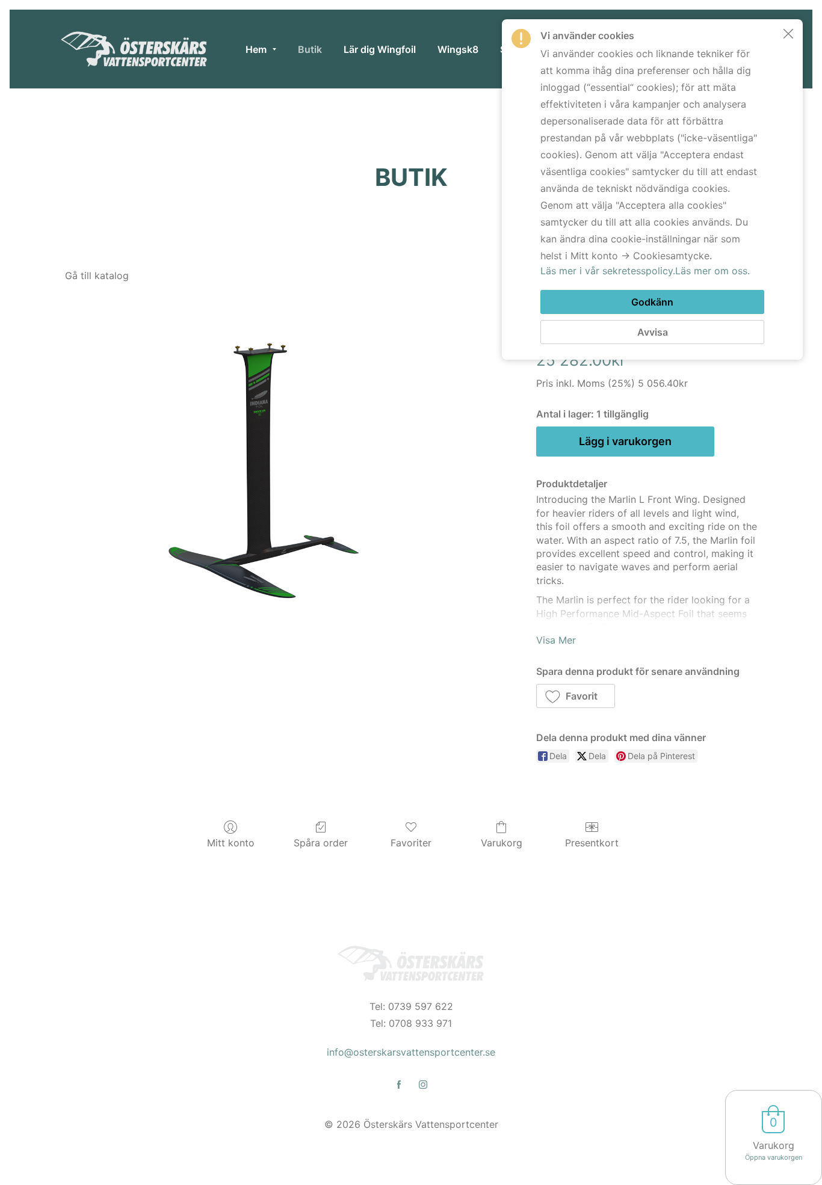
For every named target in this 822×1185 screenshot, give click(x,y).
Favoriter (411, 843)
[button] (576, 696)
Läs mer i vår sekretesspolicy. (607, 271)
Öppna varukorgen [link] (773, 1157)
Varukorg (501, 843)
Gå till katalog (97, 275)
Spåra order (321, 843)
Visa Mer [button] (556, 640)
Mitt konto (231, 843)
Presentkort (592, 843)
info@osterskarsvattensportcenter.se (411, 1052)
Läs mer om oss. (712, 271)
